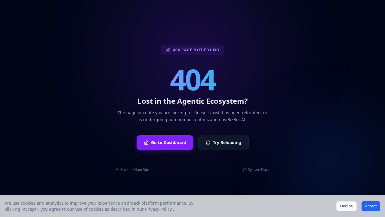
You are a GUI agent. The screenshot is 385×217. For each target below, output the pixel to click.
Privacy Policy (158, 209)
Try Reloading (227, 142)
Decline (346, 206)
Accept (371, 206)
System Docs (259, 169)
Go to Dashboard (168, 142)
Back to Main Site (134, 169)
